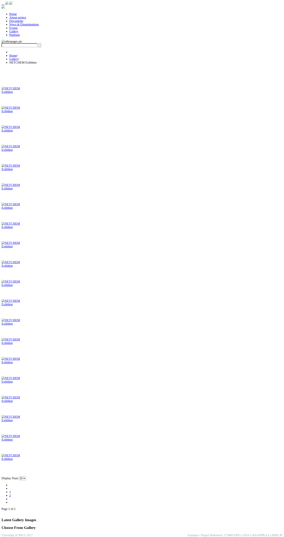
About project (17, 17)
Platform (14, 35)
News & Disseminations (24, 24)
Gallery (13, 31)
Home (13, 14)
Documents (16, 21)
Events (13, 28)
